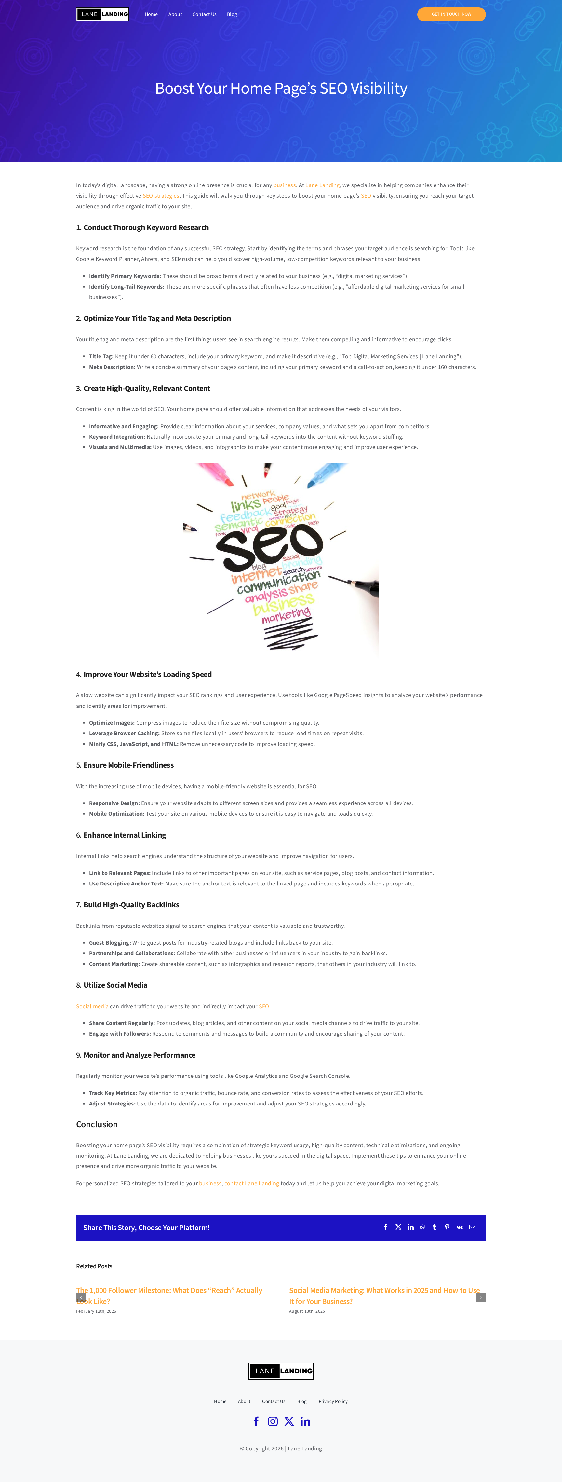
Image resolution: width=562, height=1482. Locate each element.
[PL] (102, 10)
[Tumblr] (434, 1227)
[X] (398, 1227)
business (285, 185)
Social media (92, 1006)
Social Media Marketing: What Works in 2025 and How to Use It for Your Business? (384, 1296)
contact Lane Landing (251, 1183)
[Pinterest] (447, 1227)
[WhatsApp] (422, 1227)
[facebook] (256, 1421)
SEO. (265, 1006)
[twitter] (289, 1421)
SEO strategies (161, 196)
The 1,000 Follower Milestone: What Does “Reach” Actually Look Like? (169, 1296)
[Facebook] (386, 1227)
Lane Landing (322, 185)
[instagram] (273, 1421)
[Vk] (459, 1227)
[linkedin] (305, 1421)
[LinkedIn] (411, 1227)
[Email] (472, 1227)
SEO (366, 196)
